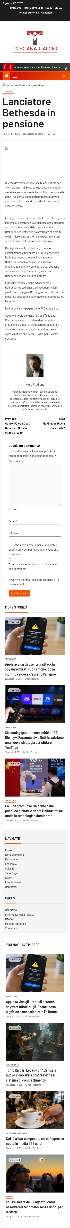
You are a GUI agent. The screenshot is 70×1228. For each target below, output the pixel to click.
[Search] (64, 76)
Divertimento (12, 1065)
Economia (11, 864)
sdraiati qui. (53, 308)
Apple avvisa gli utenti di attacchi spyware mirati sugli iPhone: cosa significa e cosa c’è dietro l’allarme (30, 669)
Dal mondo (11, 859)
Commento (16, 461)
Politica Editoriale (29, 12)
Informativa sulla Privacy (38, 8)
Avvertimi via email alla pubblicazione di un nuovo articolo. (34, 582)
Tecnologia (8, 92)
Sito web (14, 533)
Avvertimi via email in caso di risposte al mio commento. (33, 566)
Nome (13, 509)
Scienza (9, 1197)
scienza (9, 868)
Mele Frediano (13, 134)
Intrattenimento (14, 882)
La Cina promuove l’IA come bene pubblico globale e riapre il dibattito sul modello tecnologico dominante (34, 811)
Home (8, 850)
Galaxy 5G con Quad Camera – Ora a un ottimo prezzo (17, 425)
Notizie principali (15, 855)
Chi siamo (16, 8)
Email (13, 521)
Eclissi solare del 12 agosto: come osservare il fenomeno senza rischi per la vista (34, 1207)
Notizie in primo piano (16, 1133)
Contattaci (47, 12)
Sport (8, 877)
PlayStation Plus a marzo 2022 (53, 423)
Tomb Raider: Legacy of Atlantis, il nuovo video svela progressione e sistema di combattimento (31, 1075)
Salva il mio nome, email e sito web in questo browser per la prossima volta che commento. (33, 549)
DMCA (58, 8)
